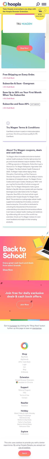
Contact (24, 397)
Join (24, 367)
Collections (24, 434)
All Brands (24, 372)
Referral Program (25, 390)
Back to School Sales (24, 424)
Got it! (24, 453)
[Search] (38, 4)
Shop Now (8, 269)
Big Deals (24, 357)
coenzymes (36, 328)
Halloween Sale (24, 426)
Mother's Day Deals (24, 420)
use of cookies (24, 447)
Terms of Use (24, 395)
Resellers (24, 405)
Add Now (40, 11)
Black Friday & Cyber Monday (24, 413)
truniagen (13, 325)
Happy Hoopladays (24, 415)
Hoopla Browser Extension (24, 380)
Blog (24, 369)
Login (25, 364)
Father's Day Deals (24, 422)
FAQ (24, 392)
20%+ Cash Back (24, 362)
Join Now (24, 304)
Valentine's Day (24, 417)
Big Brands (24, 359)
